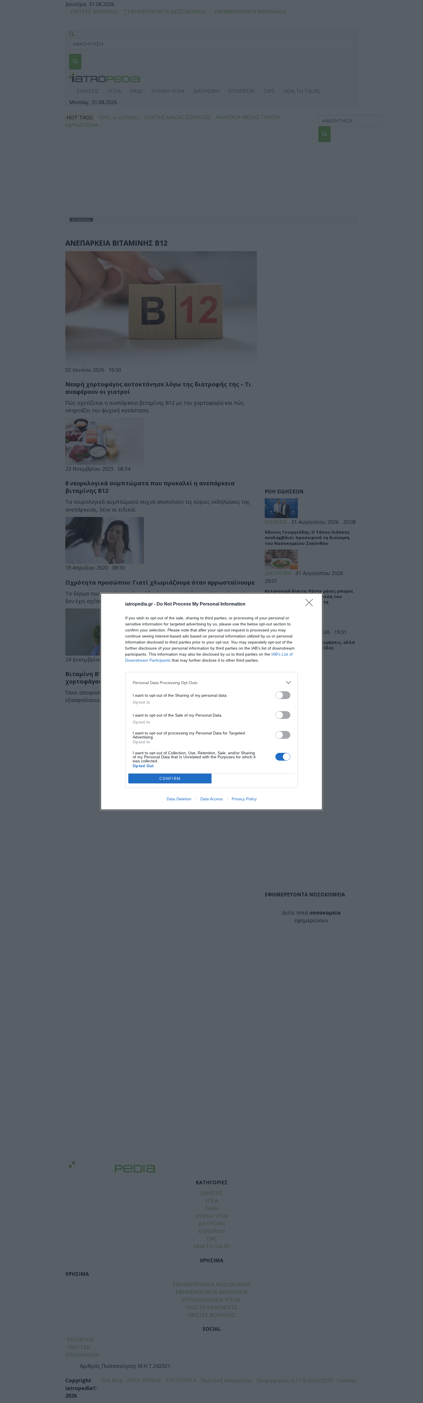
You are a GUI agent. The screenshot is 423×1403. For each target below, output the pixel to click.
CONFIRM (170, 778)
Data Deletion (179, 799)
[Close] (311, 604)
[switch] (282, 695)
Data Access (211, 799)
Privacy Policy (244, 799)
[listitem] (211, 682)
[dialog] (211, 701)
